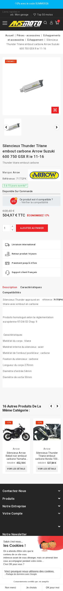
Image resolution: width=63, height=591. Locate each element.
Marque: (7, 172)
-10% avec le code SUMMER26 (31, 3)
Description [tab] (10, 287)
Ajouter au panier (32, 228)
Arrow (16, 172)
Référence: (9, 178)
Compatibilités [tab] (12, 292)
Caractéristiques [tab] (31, 287)
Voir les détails (16, 469)
